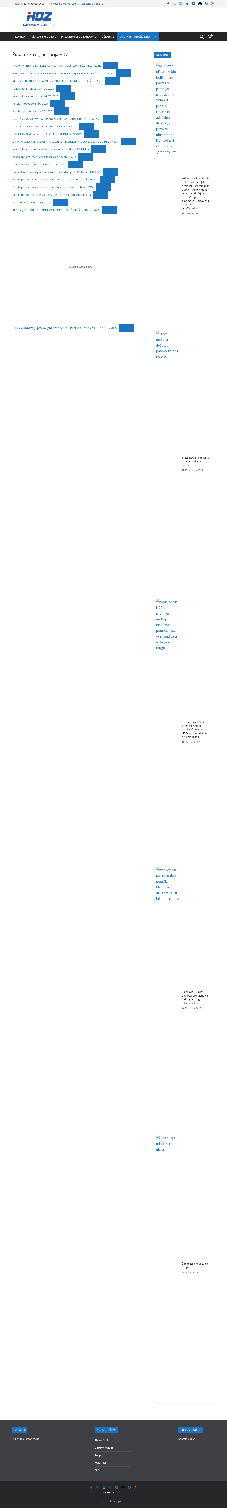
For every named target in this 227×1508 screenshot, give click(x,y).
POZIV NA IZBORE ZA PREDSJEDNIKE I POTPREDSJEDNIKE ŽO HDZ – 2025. (56, 65)
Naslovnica (108, 1492)
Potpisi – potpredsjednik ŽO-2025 (32, 111)
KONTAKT (100, 1462)
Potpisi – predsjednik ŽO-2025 (30, 103)
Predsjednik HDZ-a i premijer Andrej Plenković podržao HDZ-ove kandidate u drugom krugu (194, 729)
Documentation (104, 1447)
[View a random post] (210, 36)
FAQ (97, 1470)
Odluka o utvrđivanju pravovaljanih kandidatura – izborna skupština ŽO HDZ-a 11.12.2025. (64, 328)
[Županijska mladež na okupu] (167, 1268)
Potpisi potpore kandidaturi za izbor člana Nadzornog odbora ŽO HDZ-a (55, 179)
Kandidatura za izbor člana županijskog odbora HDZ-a (44, 156)
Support (100, 1455)
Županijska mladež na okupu (195, 1265)
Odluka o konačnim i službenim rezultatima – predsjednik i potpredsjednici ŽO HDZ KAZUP (65, 141)
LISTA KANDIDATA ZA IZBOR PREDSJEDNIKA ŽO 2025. (44, 126)
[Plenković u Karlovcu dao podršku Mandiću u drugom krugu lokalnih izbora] (167, 1000)
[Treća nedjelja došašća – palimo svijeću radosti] (167, 464)
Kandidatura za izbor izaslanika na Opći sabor (38, 164)
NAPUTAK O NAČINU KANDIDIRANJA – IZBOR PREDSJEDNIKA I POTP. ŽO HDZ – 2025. (63, 73)
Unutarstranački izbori (136, 36)
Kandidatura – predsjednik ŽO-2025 (33, 88)
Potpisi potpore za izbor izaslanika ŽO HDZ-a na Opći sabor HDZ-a (51, 194)
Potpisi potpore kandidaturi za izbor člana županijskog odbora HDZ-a (53, 187)
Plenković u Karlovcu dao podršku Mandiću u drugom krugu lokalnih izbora (195, 997)
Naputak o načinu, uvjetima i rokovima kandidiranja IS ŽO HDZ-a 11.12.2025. (56, 172)
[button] (154, 36)
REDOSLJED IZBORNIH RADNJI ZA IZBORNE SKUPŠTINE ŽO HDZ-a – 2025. (56, 210)
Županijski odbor (44, 36)
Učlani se (108, 36)
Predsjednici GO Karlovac (78, 36)
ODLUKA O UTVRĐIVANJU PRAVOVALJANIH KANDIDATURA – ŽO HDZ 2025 (56, 119)
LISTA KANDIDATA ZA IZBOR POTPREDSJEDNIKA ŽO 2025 (46, 134)
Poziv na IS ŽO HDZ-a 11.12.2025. (31, 202)
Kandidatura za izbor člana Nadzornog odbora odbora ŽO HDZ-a (50, 149)
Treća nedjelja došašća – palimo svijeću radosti (195, 461)
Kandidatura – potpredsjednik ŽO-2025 (35, 96)
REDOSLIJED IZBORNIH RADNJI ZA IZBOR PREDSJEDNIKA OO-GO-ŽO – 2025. (57, 81)
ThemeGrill (101, 1440)
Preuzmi (110, 66)
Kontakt (21, 36)
